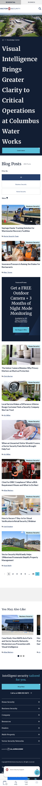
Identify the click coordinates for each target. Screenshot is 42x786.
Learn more (21, 150)
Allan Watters (8, 490)
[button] (21, 702)
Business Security (21, 184)
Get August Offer (21, 330)
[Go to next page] (37, 574)
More (4, 198)
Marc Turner (8, 272)
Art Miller (7, 415)
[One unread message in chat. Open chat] (37, 772)
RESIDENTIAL (10, 2)
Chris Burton (8, 376)
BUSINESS (31, 2)
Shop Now (21, 687)
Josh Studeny (8, 526)
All (21, 177)
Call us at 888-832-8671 (19, 693)
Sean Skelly (8, 565)
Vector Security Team (11, 236)
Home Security (21, 191)
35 (33, 574)
